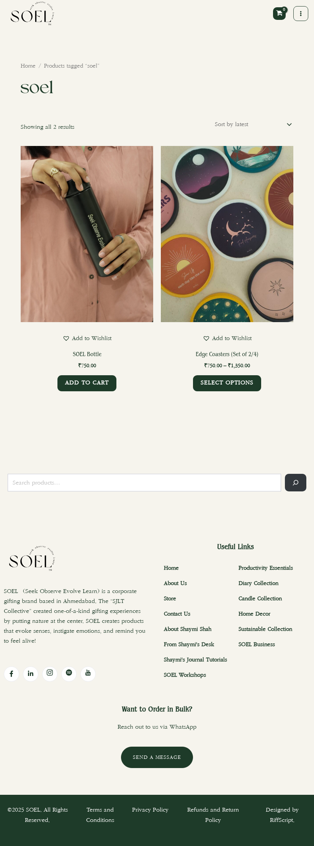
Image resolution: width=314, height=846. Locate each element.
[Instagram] (49, 674)
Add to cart (87, 382)
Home (28, 66)
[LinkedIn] (30, 674)
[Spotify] (69, 674)
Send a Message (157, 757)
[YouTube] (88, 674)
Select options (227, 382)
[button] (86, 338)
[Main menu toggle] (300, 13)
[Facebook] (11, 674)
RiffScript (281, 820)
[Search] (295, 482)
